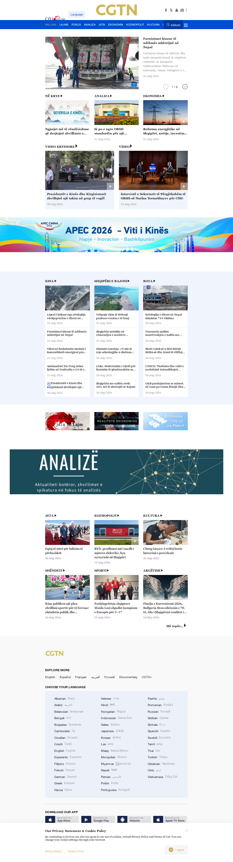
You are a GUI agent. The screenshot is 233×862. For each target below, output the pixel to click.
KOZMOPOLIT (105, 516)
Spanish (159, 731)
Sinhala (157, 725)
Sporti (100, 571)
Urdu (154, 770)
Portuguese (115, 790)
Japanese (112, 731)
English (50, 677)
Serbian (158, 718)
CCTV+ (147, 677)
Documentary (128, 677)
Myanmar (116, 764)
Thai (154, 751)
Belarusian (68, 712)
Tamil (155, 744)
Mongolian (114, 757)
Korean (111, 738)
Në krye (52, 96)
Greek (64, 783)
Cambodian (65, 731)
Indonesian (116, 718)
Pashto (156, 699)
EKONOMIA (152, 96)
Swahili (159, 738)
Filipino (65, 764)
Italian (110, 725)
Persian (111, 777)
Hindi (108, 705)
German (65, 777)
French (64, 770)
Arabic (63, 705)
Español (65, 677)
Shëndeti (53, 571)
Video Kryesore (60, 147)
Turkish (157, 757)
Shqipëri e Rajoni (110, 281)
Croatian (66, 738)
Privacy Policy (53, 851)
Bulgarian (67, 725)
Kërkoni (175, 25)
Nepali (109, 770)
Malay (114, 751)
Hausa (63, 790)
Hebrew (110, 699)
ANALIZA (102, 96)
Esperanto (68, 757)
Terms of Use (76, 851)
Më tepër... (174, 626)
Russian (159, 712)
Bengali (62, 718)
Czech (63, 744)
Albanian (64, 699)
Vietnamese (162, 777)
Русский (109, 677)
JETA (49, 516)
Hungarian (113, 712)
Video (124, 147)
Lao (107, 744)
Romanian (160, 705)
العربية (95, 677)
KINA (49, 281)
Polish (110, 783)
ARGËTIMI (151, 571)
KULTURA (151, 516)
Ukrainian (161, 764)
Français (80, 677)
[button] (165, 86)
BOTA (148, 281)
